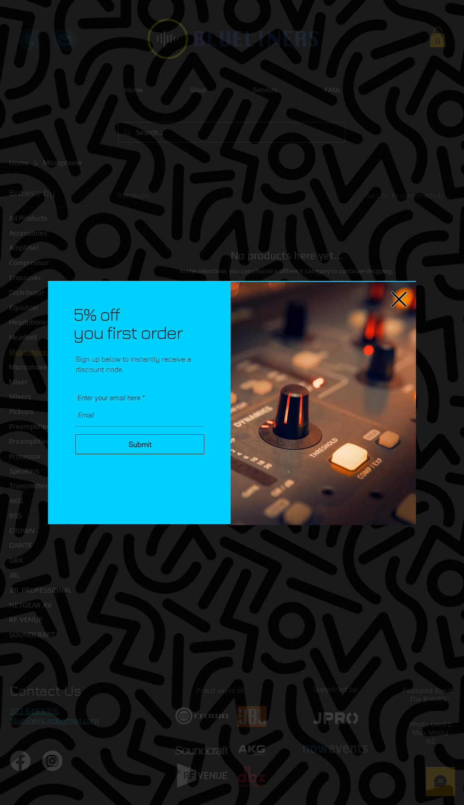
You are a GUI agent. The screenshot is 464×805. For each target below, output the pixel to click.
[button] (399, 299)
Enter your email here (108, 397)
